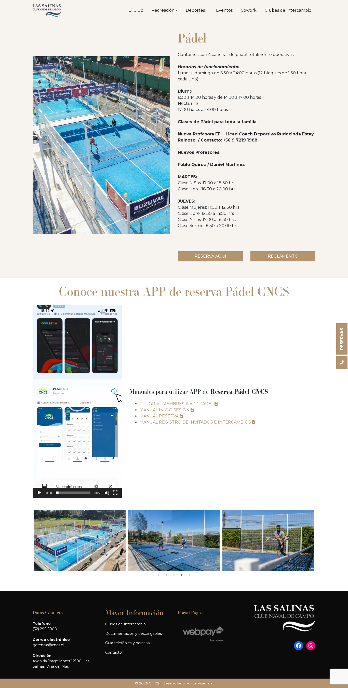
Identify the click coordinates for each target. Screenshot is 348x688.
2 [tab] (166, 575)
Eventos (224, 10)
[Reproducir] (39, 492)
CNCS (154, 683)
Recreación (163, 10)
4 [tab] (181, 575)
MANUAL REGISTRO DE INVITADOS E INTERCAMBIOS (196, 422)
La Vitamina (202, 683)
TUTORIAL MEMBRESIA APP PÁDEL (177, 403)
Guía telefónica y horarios (127, 643)
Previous (37, 540)
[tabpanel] (80, 540)
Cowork (249, 10)
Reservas (341, 339)
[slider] (73, 493)
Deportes (195, 10)
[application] (77, 401)
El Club (135, 10)
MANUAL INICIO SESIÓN (165, 410)
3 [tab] (174, 575)
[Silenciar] (107, 492)
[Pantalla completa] (115, 492)
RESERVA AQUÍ (210, 256)
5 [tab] (189, 575)
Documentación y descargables (133, 633)
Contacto (113, 652)
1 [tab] (158, 575)
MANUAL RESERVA (160, 416)
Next (310, 540)
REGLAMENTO (283, 256)
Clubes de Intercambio (288, 10)
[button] (77, 401)
